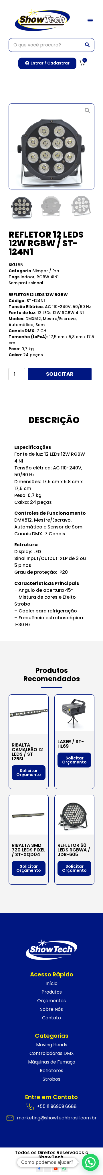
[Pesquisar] (87, 45)
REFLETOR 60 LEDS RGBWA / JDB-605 (74, 850)
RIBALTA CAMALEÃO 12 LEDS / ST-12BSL (27, 752)
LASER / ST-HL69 (71, 743)
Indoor (28, 277)
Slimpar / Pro (45, 271)
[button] (90, 20)
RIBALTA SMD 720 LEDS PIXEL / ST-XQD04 (28, 850)
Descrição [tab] (54, 420)
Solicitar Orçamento (60, 374)
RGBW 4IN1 (48, 277)
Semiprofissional (26, 283)
